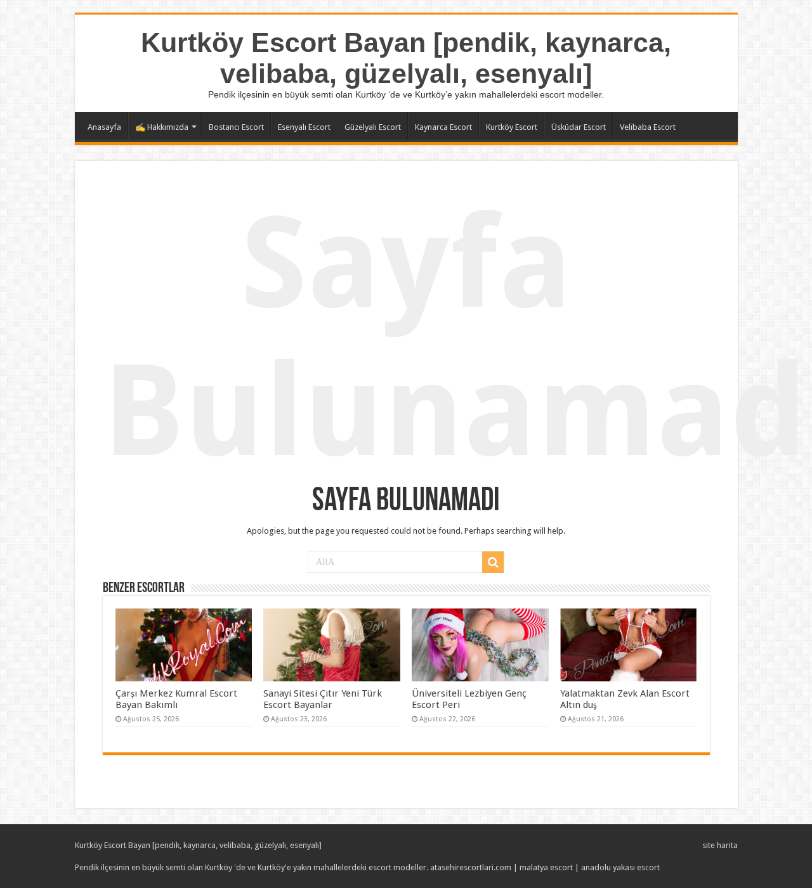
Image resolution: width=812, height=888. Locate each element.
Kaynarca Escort (443, 127)
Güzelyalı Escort (372, 127)
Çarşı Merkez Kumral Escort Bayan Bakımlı (176, 699)
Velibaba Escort (648, 127)
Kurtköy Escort (511, 127)
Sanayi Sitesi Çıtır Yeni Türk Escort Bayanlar (322, 699)
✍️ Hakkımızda (161, 127)
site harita (720, 845)
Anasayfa (104, 127)
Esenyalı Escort (304, 127)
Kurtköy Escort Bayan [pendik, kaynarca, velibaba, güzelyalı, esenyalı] (406, 58)
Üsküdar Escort (578, 127)
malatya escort (546, 867)
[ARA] (493, 562)
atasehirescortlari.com (470, 867)
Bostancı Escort (236, 127)
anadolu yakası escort (620, 867)
